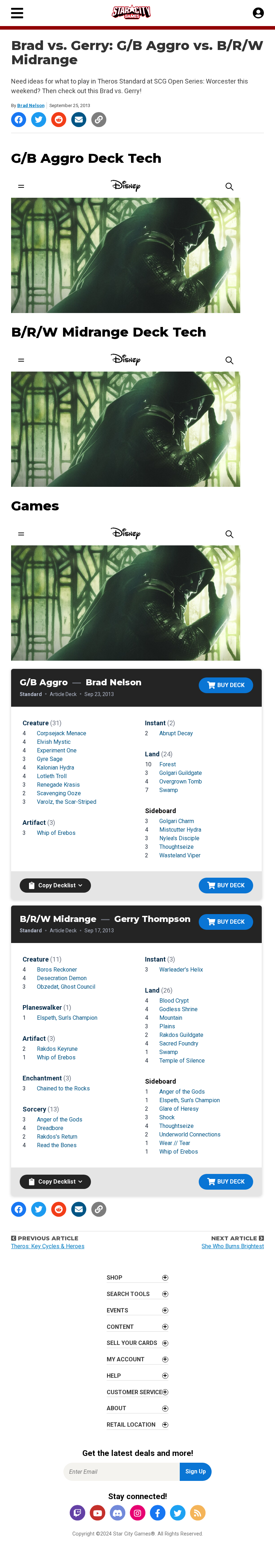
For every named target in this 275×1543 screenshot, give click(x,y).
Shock (167, 1117)
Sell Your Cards (132, 1343)
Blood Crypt (174, 1000)
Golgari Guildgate (180, 773)
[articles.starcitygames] (198, 1513)
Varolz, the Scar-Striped (66, 801)
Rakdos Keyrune (57, 1048)
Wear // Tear (174, 1143)
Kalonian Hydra (55, 767)
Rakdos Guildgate (181, 1035)
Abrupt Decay (176, 733)
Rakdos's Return (57, 1136)
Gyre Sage (50, 759)
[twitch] (77, 1513)
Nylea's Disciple (179, 838)
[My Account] (258, 13)
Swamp (168, 790)
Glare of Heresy (179, 1108)
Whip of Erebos (56, 833)
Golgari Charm (176, 821)
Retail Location (131, 1424)
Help (114, 1375)
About (116, 1408)
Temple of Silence (182, 1060)
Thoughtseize (176, 846)
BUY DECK (231, 685)
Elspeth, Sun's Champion (67, 1017)
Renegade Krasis (58, 784)
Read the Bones (57, 1145)
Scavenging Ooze (59, 793)
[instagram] (137, 1513)
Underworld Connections (190, 1134)
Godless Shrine (178, 1009)
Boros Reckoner (57, 969)
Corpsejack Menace (61, 733)
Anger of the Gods (59, 1119)
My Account (126, 1359)
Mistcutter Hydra (180, 829)
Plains (167, 1026)
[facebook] (158, 1513)
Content (120, 1326)
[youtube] (97, 1513)
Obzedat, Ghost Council (66, 986)
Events (117, 1310)
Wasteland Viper (180, 855)
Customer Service (134, 1392)
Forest (167, 764)
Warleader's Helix (181, 969)
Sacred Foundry (178, 1043)
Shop (114, 1277)
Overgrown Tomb (180, 781)
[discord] (117, 1513)
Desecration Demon (62, 978)
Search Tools (128, 1294)
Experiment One (57, 750)
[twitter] (178, 1513)
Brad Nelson (30, 105)
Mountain (170, 1017)
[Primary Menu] (17, 13)
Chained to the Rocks (63, 1088)
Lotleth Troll (52, 776)
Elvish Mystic (54, 741)
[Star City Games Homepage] (138, 12)
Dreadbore (50, 1128)
